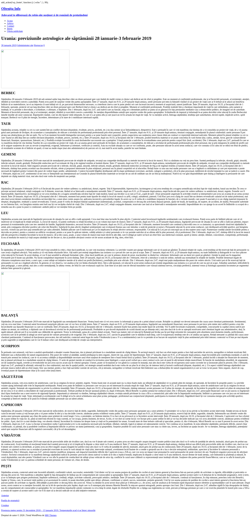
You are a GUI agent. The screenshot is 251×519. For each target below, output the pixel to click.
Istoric (10, 28)
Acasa (10, 20)
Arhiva (10, 23)
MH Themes (51, 515)
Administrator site (25, 45)
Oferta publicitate (15, 31)
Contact (10, 26)
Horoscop (38, 45)
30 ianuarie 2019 (9, 45)
